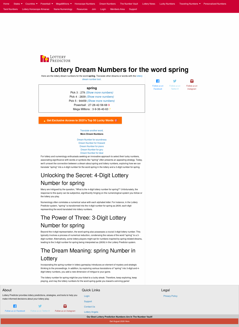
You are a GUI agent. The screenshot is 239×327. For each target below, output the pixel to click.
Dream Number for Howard (92, 142)
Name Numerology (63, 9)
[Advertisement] (119, 33)
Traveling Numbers (188, 3)
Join (94, 9)
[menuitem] (6, 3)
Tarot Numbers (10, 9)
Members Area (117, 9)
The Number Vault (129, 3)
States (17, 3)
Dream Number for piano (92, 146)
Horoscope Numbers (85, 3)
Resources (82, 9)
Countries (30, 3)
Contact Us (89, 306)
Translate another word (91, 130)
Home (6, 3)
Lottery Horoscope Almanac (35, 9)
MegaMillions (62, 3)
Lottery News (148, 3)
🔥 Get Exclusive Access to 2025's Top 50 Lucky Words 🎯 (80, 120)
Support (133, 9)
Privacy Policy (170, 295)
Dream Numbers (107, 3)
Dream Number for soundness (91, 139)
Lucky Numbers (167, 3)
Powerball (45, 3)
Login (103, 9)
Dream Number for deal (91, 152)
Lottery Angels (91, 311)
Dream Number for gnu (92, 149)
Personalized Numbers (215, 3)
